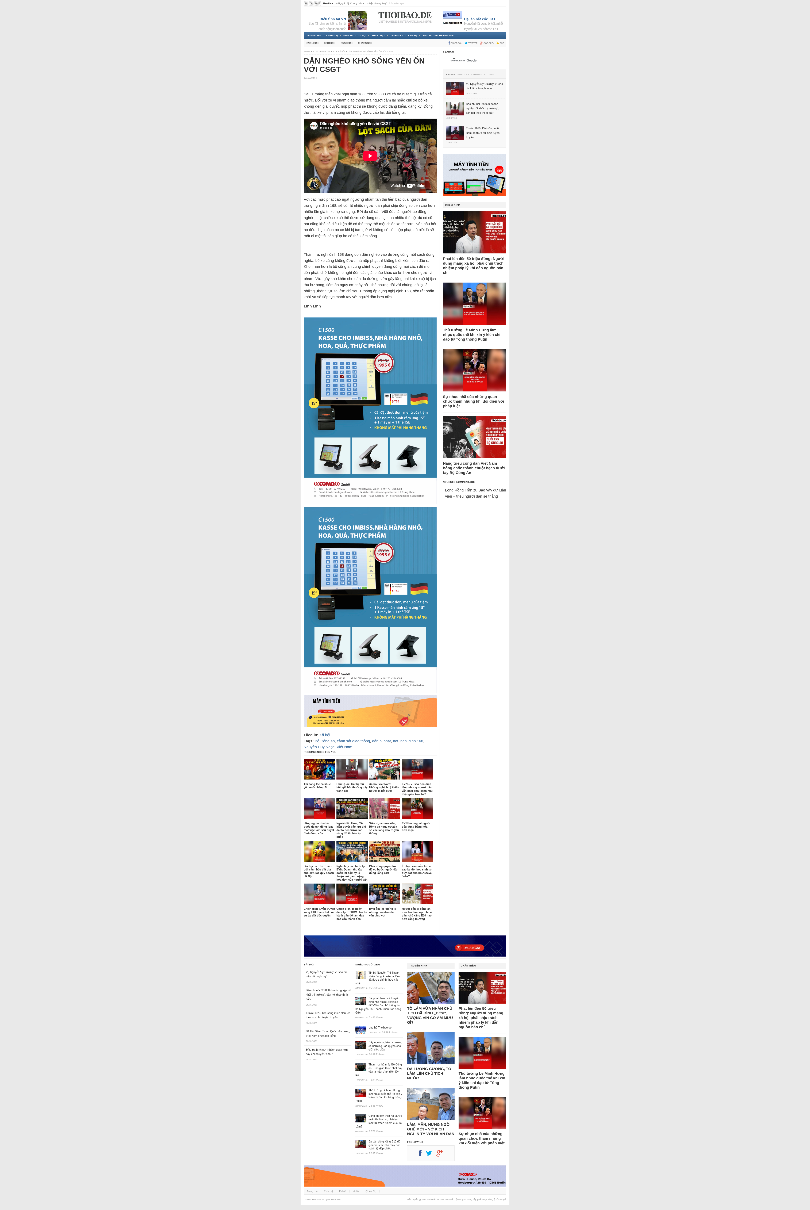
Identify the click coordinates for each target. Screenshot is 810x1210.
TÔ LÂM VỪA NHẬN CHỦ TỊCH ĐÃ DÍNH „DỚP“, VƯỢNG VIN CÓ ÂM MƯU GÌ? (430, 1015)
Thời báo (316, 1199)
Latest (450, 75)
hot (395, 741)
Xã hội (362, 35)
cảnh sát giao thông (353, 741)
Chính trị (332, 35)
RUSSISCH (346, 43)
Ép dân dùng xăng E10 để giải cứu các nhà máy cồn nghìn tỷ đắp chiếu (384, 1145)
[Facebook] (422, 1154)
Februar (325, 51)
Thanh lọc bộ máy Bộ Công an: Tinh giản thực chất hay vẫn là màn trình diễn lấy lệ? (378, 1070)
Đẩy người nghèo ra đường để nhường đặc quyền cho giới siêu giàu (385, 1046)
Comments (478, 75)
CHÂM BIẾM (452, 205)
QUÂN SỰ (371, 1191)
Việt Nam (344, 747)
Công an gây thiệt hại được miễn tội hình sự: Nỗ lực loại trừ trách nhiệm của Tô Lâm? (378, 1121)
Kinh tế (348, 35)
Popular (463, 75)
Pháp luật (378, 35)
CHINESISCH (365, 43)
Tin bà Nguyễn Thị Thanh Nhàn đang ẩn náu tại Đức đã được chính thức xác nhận (378, 978)
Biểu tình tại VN (333, 19)
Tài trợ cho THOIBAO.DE (438, 35)
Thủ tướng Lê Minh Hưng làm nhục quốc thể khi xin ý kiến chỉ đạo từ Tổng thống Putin (471, 334)
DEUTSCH (329, 43)
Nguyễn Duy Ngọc (319, 747)
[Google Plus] (441, 1154)
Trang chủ (313, 35)
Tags (490, 75)
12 (334, 51)
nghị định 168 (411, 741)
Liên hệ (412, 35)
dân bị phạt (381, 741)
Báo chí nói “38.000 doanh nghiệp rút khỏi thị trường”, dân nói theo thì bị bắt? (328, 995)
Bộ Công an (325, 741)
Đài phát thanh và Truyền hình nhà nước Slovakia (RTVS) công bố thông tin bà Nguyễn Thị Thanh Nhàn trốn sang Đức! (378, 1005)
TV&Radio (396, 35)
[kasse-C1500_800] (370, 692)
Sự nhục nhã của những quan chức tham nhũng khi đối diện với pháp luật (473, 401)
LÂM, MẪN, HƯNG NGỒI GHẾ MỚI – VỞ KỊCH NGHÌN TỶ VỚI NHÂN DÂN (430, 1129)
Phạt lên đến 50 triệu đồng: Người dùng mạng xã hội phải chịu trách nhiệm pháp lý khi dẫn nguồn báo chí (473, 266)
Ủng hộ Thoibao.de (380, 1027)
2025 (315, 51)
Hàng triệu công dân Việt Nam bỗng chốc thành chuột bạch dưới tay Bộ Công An (474, 468)
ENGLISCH (312, 43)
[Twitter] (431, 1154)
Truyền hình (418, 965)
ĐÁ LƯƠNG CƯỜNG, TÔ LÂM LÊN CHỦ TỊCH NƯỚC (429, 1073)
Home (307, 51)
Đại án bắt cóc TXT (479, 19)
